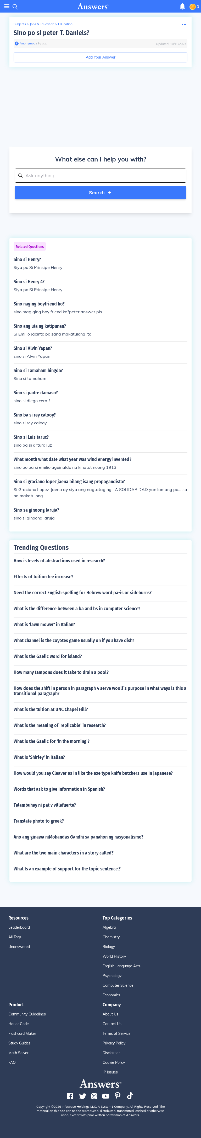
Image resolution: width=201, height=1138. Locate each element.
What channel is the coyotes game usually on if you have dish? (74, 640)
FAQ (12, 1062)
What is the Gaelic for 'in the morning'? (52, 741)
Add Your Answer (100, 57)
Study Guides (19, 1043)
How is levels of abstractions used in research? (59, 561)
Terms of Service (117, 1033)
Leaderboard (19, 927)
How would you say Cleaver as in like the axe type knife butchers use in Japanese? (93, 773)
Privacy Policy (114, 1043)
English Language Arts (122, 966)
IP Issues (110, 1072)
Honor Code (18, 1023)
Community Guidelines (27, 1014)
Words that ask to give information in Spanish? (59, 789)
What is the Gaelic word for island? (48, 656)
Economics (111, 995)
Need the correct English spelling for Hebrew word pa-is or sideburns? (83, 593)
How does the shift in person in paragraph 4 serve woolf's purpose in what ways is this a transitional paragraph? (100, 690)
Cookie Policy (114, 1062)
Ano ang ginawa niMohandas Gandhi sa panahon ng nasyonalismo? (78, 837)
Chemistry (111, 937)
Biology (109, 946)
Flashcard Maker (22, 1033)
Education (65, 24)
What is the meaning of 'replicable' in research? (60, 725)
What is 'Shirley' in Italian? (39, 757)
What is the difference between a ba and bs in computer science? (77, 608)
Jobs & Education (42, 24)
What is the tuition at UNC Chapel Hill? (51, 709)
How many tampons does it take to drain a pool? (61, 672)
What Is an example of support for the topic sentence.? (67, 869)
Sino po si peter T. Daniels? (51, 33)
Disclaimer (111, 1052)
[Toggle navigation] (6, 6)
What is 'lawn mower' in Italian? (44, 624)
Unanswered (19, 946)
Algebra (109, 927)
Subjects (20, 24)
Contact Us (112, 1023)
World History (114, 956)
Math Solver (18, 1052)
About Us (110, 1014)
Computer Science (118, 985)
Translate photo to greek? (39, 821)
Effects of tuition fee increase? (43, 577)
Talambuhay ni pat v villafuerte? (45, 805)
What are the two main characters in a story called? (64, 853)
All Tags (14, 937)
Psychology (112, 975)
